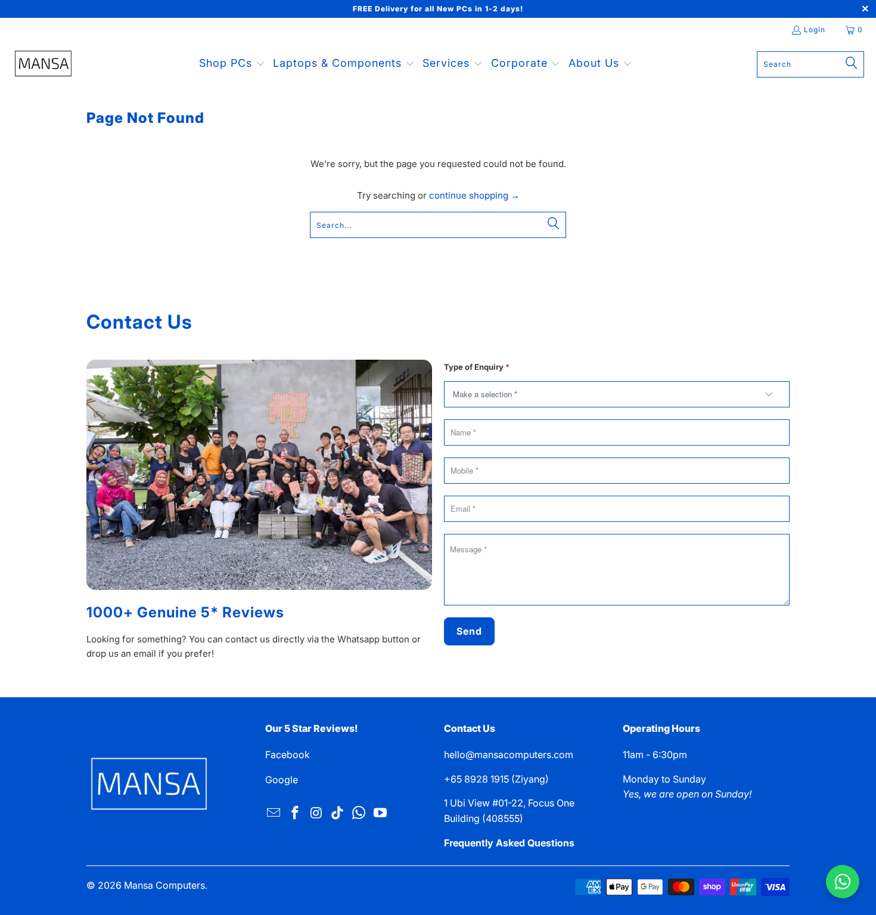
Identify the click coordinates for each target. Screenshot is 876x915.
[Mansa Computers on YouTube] (380, 813)
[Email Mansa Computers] (274, 813)
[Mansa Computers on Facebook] (296, 813)
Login (814, 29)
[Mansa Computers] (43, 64)
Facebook (287, 755)
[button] (232, 64)
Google (281, 780)
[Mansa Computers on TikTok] (338, 813)
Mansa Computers (164, 885)
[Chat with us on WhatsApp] (842, 881)
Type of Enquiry (477, 367)
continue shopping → (474, 195)
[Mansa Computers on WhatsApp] (359, 813)
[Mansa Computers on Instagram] (316, 813)
